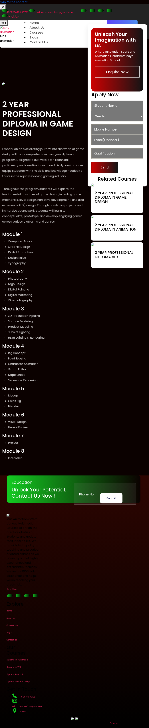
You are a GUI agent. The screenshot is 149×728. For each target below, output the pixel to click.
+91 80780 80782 (19, 12)
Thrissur (14, 17)
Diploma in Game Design (18, 681)
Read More (12, 589)
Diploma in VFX (14, 667)
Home (34, 22)
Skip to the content (14, 2)
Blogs (33, 37)
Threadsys (115, 723)
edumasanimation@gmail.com (55, 12)
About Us (37, 27)
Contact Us (38, 42)
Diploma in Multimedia (17, 659)
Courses (36, 32)
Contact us (12, 639)
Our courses (12, 625)
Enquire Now (117, 71)
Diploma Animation (16, 674)
